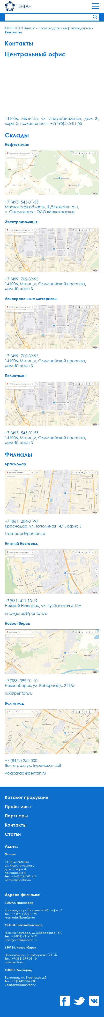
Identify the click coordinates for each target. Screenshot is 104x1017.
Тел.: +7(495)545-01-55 (20, 876)
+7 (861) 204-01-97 (21, 521)
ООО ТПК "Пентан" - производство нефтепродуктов (48, 28)
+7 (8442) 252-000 (21, 760)
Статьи (13, 834)
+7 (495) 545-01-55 (21, 202)
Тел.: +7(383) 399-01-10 (21, 958)
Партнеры (16, 815)
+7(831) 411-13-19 (21, 600)
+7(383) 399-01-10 (21, 680)
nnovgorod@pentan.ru (26, 613)
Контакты (16, 825)
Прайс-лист (18, 806)
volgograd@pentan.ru (25, 773)
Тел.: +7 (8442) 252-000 (21, 981)
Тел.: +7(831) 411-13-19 (21, 936)
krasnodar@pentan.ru (25, 533)
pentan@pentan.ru (18, 880)
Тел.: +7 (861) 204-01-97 (21, 914)
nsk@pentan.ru (18, 693)
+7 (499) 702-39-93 (21, 279)
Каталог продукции (26, 797)
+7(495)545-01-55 (66, 123)
